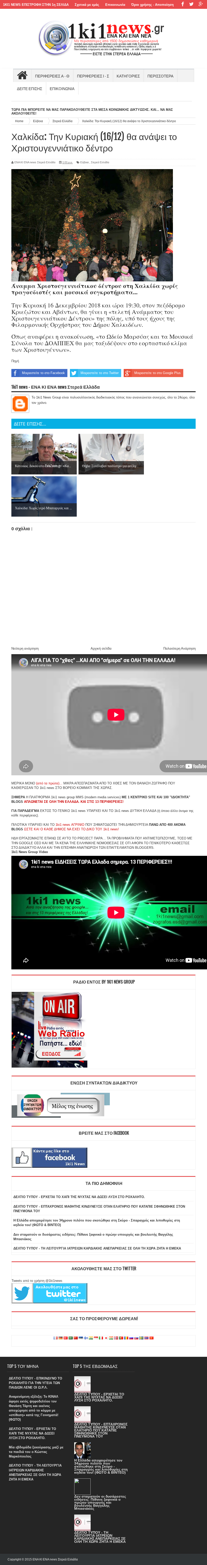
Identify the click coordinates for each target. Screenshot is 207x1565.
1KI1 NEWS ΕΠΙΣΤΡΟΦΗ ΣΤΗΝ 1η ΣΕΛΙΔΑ (36, 5)
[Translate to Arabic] (71, 1338)
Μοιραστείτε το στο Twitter (100, 373)
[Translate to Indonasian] (96, 1338)
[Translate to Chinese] (76, 1338)
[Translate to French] (56, 1338)
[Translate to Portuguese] (121, 1338)
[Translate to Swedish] (141, 1338)
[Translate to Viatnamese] (151, 1338)
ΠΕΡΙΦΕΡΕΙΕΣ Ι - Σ (93, 75)
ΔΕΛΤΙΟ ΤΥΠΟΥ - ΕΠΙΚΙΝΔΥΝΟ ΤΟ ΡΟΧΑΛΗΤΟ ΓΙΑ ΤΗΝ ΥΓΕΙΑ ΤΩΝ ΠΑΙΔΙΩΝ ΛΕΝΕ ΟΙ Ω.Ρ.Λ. (35, 1382)
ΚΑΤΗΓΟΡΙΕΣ (128, 75)
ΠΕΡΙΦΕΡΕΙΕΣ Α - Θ (52, 75)
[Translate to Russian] (131, 1338)
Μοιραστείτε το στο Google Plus (157, 373)
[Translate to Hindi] (91, 1338)
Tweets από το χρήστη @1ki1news (37, 1281)
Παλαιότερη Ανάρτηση (179, 648)
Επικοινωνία (115, 5)
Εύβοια (84, 162)
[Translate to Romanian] (126, 1338)
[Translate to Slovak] (136, 1338)
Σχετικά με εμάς (87, 5)
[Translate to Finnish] (86, 1338)
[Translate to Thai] (146, 1338)
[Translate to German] (61, 1338)
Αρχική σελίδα (101, 648)
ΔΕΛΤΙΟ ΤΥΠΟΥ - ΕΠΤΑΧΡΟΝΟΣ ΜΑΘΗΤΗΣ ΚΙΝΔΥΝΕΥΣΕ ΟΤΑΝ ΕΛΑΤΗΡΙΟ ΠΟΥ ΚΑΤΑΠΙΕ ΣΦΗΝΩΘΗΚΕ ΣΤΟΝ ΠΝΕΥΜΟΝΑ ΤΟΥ (100, 1430)
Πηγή (15, 361)
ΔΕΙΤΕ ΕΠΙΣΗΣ (29, 88)
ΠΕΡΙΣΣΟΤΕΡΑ (160, 75)
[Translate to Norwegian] (116, 1338)
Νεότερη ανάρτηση (25, 648)
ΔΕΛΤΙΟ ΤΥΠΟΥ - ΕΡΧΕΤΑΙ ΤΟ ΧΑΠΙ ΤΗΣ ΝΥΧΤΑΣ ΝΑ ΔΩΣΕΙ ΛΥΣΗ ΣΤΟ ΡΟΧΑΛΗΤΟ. (79, 1197)
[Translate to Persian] (111, 1338)
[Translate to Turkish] (66, 1338)
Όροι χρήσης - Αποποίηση (152, 5)
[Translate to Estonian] (81, 1338)
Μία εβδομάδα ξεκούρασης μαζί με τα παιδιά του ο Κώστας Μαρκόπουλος (36, 1451)
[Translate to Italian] (101, 1338)
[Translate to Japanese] (106, 1338)
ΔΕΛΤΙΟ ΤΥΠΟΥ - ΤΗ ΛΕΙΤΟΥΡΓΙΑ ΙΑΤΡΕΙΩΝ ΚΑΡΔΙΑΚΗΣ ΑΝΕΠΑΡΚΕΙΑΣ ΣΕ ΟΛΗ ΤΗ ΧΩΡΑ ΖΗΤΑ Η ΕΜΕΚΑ (97, 1248)
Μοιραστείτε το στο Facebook (43, 373)
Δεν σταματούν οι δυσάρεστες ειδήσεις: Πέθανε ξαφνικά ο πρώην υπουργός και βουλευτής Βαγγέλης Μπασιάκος (100, 1502)
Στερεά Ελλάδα (100, 162)
